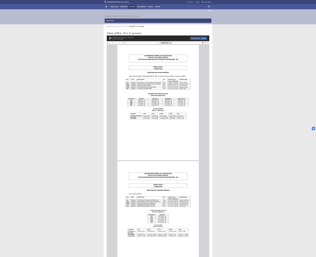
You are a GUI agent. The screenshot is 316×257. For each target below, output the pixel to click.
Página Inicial (114, 6)
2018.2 (125, 26)
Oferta (120, 26)
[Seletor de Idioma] (210, 11)
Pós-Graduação (141, 6)
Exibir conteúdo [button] (195, 38)
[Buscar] (209, 6)
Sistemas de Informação (122, 15)
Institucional (123, 6)
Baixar (204, 38)
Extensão (157, 6)
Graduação (132, 6)
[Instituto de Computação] (106, 6)
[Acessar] (209, 11)
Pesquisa (150, 6)
